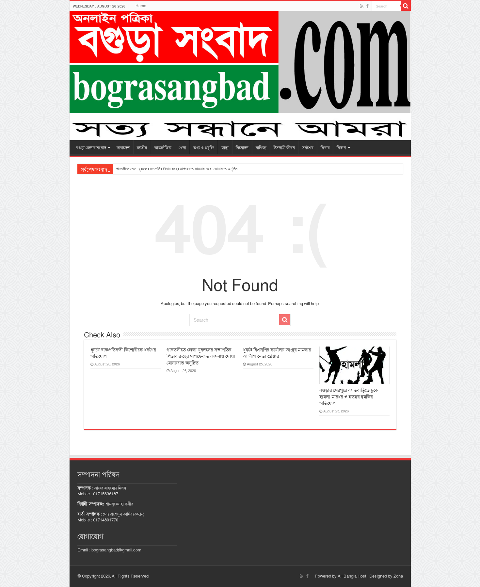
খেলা (182, 148)
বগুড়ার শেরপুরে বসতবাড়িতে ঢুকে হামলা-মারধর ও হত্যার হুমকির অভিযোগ (348, 397)
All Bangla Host (352, 576)
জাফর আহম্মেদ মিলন (110, 488)
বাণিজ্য (261, 148)
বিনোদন (242, 148)
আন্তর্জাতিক (162, 148)
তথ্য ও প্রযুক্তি (203, 148)
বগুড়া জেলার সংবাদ (91, 148)
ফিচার (325, 148)
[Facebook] (367, 6)
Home (141, 5)
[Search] (406, 6)
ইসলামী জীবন (284, 148)
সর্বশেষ (307, 148)
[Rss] (361, 6)
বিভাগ (341, 148)
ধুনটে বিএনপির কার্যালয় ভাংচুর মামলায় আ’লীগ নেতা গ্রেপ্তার (277, 353)
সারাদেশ (123, 148)
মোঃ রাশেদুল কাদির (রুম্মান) (123, 514)
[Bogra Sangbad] (240, 75)
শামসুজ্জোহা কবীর (119, 504)
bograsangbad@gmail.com (116, 550)
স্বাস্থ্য (225, 148)
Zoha (398, 576)
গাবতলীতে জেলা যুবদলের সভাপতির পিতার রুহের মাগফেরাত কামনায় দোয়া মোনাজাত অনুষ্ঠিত (176, 168)
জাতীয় (142, 148)
